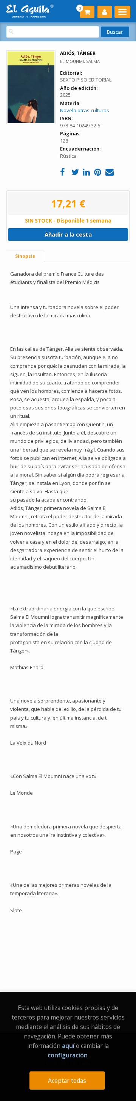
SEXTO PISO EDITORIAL (85, 79)
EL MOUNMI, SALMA (80, 61)
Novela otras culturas (84, 110)
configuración (68, 1055)
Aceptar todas (67, 1080)
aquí (68, 1045)
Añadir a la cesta (68, 234)
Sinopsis (25, 256)
